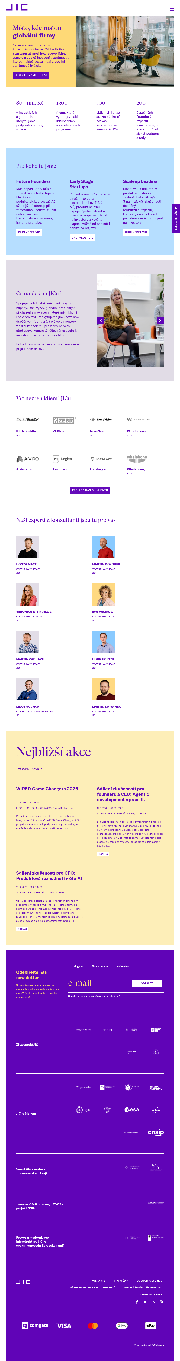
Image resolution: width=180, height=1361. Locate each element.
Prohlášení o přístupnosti (143, 1287)
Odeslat (147, 983)
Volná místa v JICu (149, 1280)
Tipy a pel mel (100, 966)
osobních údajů (111, 996)
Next (160, 320)
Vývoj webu (140, 1344)
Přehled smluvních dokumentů (92, 1287)
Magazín (78, 966)
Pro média (121, 1280)
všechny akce (28, 768)
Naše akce (123, 966)
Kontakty (98, 1280)
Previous (100, 320)
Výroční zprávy (151, 1294)
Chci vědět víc (29, 232)
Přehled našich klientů (90, 490)
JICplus (103, 854)
